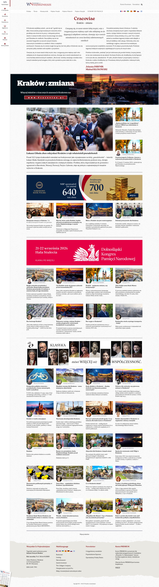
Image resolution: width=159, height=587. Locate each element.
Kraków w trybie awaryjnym (36, 419)
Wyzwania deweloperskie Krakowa (68, 419)
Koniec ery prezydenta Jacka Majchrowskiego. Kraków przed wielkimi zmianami (67, 453)
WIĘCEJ (117, 568)
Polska (28, 11)
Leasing (58, 557)
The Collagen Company (63, 566)
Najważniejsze (4, 4)
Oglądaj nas (5, 28)
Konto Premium (125, 4)
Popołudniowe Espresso (93, 554)
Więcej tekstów (84, 534)
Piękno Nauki (55, 11)
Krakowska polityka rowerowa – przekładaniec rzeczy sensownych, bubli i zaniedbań (38, 388)
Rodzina (29, 451)
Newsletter (136, 4)
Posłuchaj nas (5, 22)
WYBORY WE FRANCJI (95, 11)
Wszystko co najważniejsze (90, 583)
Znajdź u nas (5, 34)
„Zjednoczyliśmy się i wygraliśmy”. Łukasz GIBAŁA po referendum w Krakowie (127, 125)
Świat (35, 11)
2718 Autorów (4, 10)
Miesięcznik (44, 11)
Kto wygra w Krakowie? (94, 321)
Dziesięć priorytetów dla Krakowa (126, 220)
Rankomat (59, 555)
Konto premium (5, 45)
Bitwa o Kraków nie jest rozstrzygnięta (99, 220)
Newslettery (5, 16)
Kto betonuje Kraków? (34, 321)
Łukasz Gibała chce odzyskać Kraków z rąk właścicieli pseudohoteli (61, 153)
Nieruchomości (61, 560)
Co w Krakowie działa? (93, 483)
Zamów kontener (61, 563)
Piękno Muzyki (80, 11)
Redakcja (5, 39)
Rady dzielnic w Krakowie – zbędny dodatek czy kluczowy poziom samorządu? (98, 388)
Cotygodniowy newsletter (94, 551)
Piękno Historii (67, 11)
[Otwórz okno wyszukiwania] (141, 5)
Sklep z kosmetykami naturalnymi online (68, 571)
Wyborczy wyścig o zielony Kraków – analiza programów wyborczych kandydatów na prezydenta (68, 323)
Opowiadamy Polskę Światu (94, 558)
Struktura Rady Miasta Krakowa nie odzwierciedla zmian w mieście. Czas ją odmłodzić (39, 517)
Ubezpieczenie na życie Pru (64, 568)
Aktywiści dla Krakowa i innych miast (98, 451)
